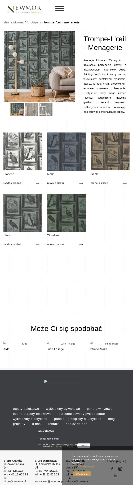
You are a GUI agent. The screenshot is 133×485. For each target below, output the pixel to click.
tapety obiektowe (26, 409)
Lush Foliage (55, 349)
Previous (9, 67)
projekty (19, 424)
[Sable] (110, 151)
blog (111, 419)
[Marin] (66, 151)
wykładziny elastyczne (30, 419)
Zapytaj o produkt (12, 183)
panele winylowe (99, 409)
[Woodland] (66, 212)
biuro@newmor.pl (14, 481)
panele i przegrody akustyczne (77, 419)
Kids (6, 349)
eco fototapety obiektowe (32, 414)
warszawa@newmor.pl (49, 481)
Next (68, 67)
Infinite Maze (98, 349)
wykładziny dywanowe (63, 409)
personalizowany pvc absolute (82, 414)
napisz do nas (76, 424)
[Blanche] (22, 151)
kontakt (53, 424)
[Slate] (22, 212)
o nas (36, 424)
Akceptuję (82, 473)
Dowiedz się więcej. (83, 466)
